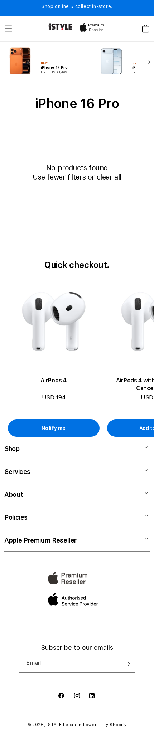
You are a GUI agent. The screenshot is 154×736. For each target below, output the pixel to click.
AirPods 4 (53, 380)
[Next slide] (147, 61)
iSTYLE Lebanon (64, 724)
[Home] (60, 26)
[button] (8, 28)
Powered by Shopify (105, 724)
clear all (109, 177)
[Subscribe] (127, 664)
